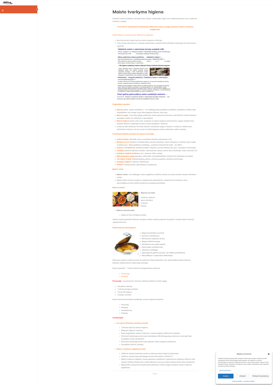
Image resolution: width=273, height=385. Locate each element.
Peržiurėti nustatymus (260, 376)
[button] (269, 354)
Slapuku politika (237, 381)
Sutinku (225, 376)
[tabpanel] (155, 193)
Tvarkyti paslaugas (225, 370)
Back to (155, 373)
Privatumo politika (248, 381)
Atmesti (242, 376)
